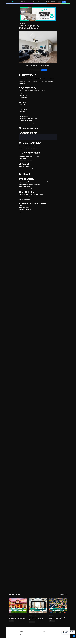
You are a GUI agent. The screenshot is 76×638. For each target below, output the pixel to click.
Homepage (21, 631)
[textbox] (38, 137)
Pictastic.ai (26, 79)
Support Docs (45, 632)
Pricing (21, 632)
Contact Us (44, 631)
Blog (20, 634)
